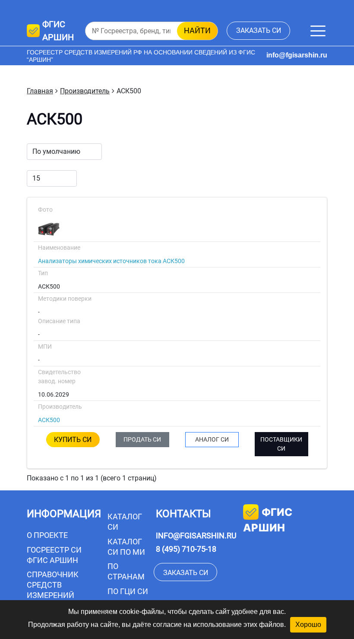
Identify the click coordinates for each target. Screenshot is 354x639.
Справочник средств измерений (53, 585)
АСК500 (49, 419)
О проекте (47, 535)
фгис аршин (267, 520)
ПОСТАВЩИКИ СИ (281, 444)
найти (197, 30)
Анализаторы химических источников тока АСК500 (111, 261)
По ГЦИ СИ (127, 591)
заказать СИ (258, 30)
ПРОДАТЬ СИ (142, 439)
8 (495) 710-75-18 (186, 548)
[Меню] (318, 31)
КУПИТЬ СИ (73, 440)
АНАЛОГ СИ (212, 439)
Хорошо (308, 624)
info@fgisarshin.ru (296, 55)
